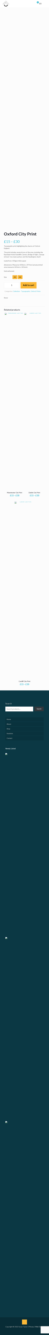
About (9, 724)
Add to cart (28, 285)
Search (8, 703)
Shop (8, 729)
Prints (39, 291)
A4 (20, 277)
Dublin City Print (34, 493)
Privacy (31, 1327)
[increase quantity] (17, 285)
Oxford (33, 291)
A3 (15, 277)
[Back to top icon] (24, 1322)
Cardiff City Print (24, 681)
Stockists (10, 733)
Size (5, 277)
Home (9, 719)
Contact (9, 738)
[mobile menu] (46, 4)
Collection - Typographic (21, 291)
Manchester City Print (14, 493)
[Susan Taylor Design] (6, 3)
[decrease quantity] (7, 285)
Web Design (39, 1327)
